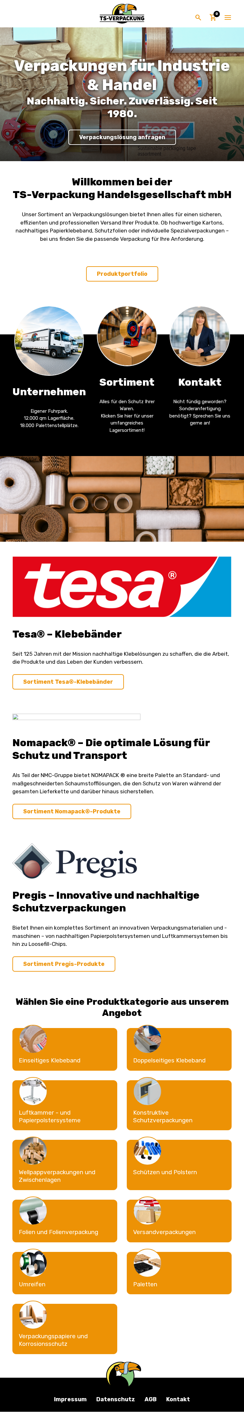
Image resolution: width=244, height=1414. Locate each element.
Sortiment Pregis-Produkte (64, 964)
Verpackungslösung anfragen (122, 137)
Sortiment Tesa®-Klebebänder (68, 681)
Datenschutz (115, 1399)
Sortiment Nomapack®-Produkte (71, 811)
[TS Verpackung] (122, 14)
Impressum (70, 1399)
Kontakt (178, 1399)
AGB (151, 1399)
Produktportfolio (122, 273)
